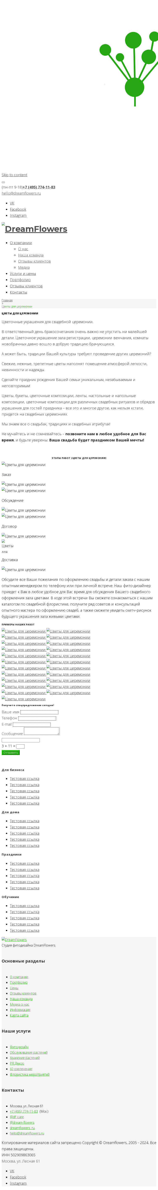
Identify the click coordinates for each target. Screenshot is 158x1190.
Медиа (24, 267)
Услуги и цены (23, 273)
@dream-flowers (22, 1122)
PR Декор (17, 1063)
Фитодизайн (19, 1047)
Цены (14, 988)
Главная (7, 300)
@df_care (17, 1117)
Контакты (18, 292)
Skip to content (14, 174)
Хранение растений (25, 1058)
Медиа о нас (19, 1004)
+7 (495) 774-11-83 (39, 187)
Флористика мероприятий (30, 1074)
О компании (21, 242)
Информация (20, 1009)
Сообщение (12, 733)
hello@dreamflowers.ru (21, 193)
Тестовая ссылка (24, 778)
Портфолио (20, 279)
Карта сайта (19, 1015)
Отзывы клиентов (34, 261)
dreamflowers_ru (22, 1128)
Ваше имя (10, 711)
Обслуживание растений (29, 1052)
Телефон (9, 718)
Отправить (10, 752)
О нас (23, 248)
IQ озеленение (21, 1069)
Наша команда (30, 255)
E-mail (7, 724)
